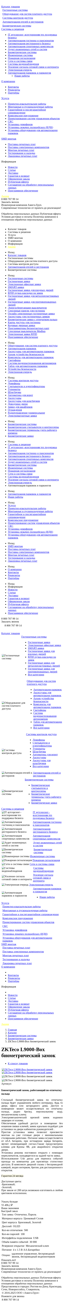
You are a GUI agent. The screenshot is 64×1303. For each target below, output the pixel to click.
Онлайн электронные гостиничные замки (31, 313)
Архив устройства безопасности (26, 354)
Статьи (12, 170)
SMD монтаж (8, 138)
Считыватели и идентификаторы (26, 386)
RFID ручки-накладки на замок (25, 293)
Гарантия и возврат (19, 176)
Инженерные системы (20, 55)
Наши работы (22, 75)
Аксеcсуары (14, 398)
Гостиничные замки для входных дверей (30, 290)
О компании (8, 81)
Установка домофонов (20, 124)
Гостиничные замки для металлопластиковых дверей (44, 664)
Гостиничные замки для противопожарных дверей (42, 670)
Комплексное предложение (23, 115)
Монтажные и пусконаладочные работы (30, 106)
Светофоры (14, 360)
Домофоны (14, 383)
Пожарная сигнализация (21, 58)
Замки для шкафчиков (20, 407)
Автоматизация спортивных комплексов (30, 46)
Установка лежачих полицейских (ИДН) (30, 127)
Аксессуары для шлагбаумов (24, 401)
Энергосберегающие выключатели (27, 307)
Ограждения (15, 409)
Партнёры (13, 92)
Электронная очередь (20, 70)
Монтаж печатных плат (21, 150)
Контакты (13, 86)
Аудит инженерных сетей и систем (27, 49)
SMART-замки (16, 287)
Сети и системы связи (20, 61)
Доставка (13, 173)
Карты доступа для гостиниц (24, 322)
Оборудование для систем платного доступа (27, 14)
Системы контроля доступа (17, 17)
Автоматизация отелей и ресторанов (22, 21)
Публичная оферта (18, 181)
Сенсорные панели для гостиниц (26, 310)
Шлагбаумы (14, 392)
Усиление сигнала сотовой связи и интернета (33, 67)
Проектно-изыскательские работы (27, 103)
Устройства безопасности (22, 369)
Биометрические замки (21, 436)
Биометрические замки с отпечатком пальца (32, 319)
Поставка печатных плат (22, 144)
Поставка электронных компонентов (28, 147)
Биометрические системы (16, 25)
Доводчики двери (18, 404)
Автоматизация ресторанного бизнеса (29, 43)
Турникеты (14, 389)
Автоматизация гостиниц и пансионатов (31, 40)
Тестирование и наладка (21, 153)
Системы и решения (12, 29)
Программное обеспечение (23, 190)
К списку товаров (18, 1063)
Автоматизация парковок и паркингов (29, 72)
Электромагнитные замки (22, 415)
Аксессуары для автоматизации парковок (31, 351)
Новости (13, 167)
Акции (5, 196)
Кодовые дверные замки (21, 325)
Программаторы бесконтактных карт (28, 328)
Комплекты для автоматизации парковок (31, 357)
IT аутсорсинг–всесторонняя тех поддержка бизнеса (43, 815)
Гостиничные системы (15, 10)
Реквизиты (14, 89)
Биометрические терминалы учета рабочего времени (46, 797)
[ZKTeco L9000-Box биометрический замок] (27, 1069)
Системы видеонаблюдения (23, 64)
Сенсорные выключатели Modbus (26, 331)
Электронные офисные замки (24, 284)
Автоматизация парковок (22, 348)
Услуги (5, 98)
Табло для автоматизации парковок (28, 366)
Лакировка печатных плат (22, 156)
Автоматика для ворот (20, 395)
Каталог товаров (10, 6)
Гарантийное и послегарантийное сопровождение (30, 914)
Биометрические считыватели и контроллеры (33, 427)
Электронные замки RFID (22, 334)
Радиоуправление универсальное (26, 412)
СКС (10, 121)
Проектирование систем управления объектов (34, 118)
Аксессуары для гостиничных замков (29, 316)
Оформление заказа (19, 178)
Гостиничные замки (19, 281)
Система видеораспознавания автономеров (32, 363)
